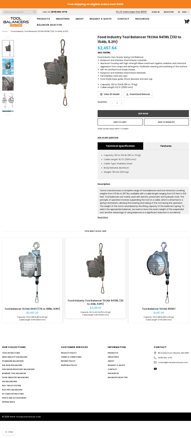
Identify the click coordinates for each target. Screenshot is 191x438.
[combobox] (19, 12)
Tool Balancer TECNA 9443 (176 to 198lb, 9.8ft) (32, 309)
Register (169, 12)
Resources (142, 18)
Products (43, 18)
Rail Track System (11, 385)
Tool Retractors (11, 353)
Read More (103, 217)
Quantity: (102, 102)
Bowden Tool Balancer (14, 373)
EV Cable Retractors (13, 394)
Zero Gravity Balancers (14, 357)
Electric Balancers (12, 390)
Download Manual (140, 94)
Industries (63, 18)
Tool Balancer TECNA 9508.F (159, 309)
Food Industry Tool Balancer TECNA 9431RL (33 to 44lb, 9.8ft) (95, 302)
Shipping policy (69, 365)
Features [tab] (166, 146)
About (80, 18)
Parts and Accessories (14, 398)
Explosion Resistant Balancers (18, 369)
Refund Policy (68, 361)
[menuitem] (43, 19)
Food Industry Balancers (15, 377)
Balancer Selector (118, 377)
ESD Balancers (9, 381)
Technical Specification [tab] (120, 146)
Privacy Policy (69, 353)
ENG (184, 12)
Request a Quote (101, 18)
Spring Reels (8, 402)
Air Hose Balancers (12, 365)
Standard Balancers (13, 361)
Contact (123, 18)
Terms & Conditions (71, 357)
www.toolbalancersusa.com (25, 416)
